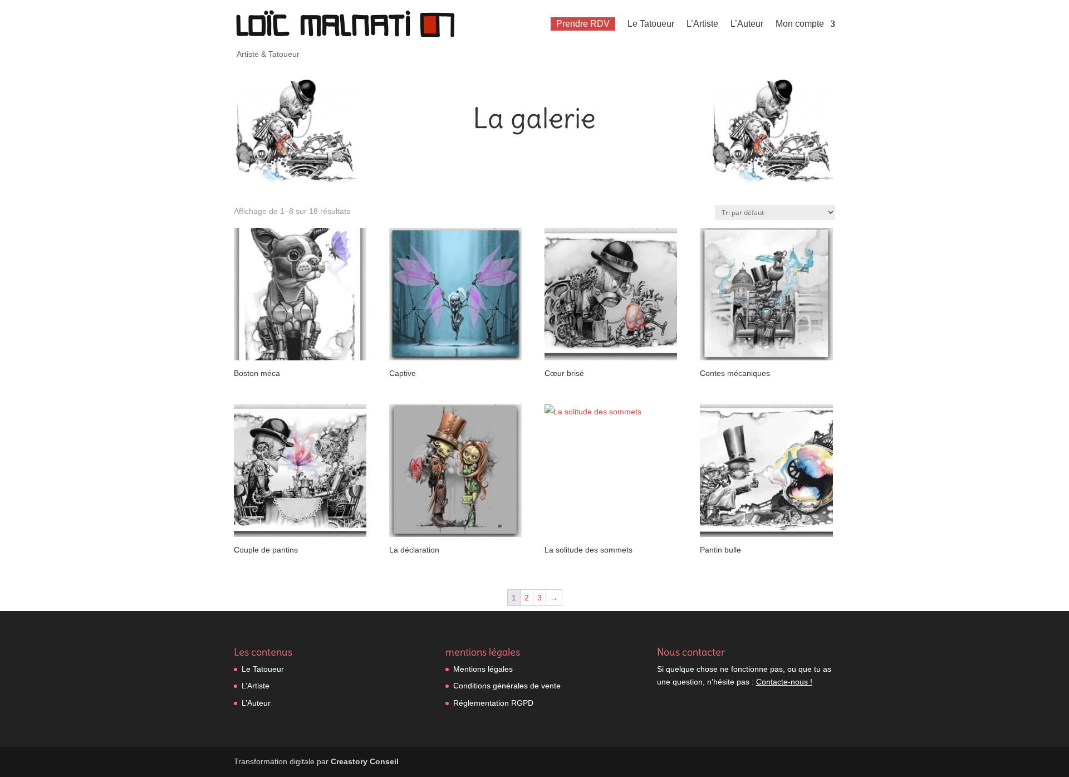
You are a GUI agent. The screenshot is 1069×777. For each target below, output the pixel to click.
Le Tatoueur (650, 23)
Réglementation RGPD (493, 702)
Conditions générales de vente (507, 685)
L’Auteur (746, 23)
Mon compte (800, 23)
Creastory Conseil (365, 761)
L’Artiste (702, 23)
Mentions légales (483, 668)
